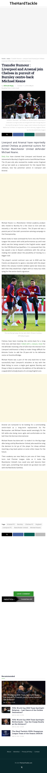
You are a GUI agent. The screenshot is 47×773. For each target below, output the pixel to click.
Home (3, 59)
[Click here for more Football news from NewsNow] (10, 599)
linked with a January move (32, 344)
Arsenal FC (11, 524)
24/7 (31, 599)
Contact (36, 752)
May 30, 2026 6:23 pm (9, 702)
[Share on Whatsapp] (29, 134)
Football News (25, 599)
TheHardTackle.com (26, 763)
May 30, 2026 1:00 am (18, 736)
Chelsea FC (29, 524)
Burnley (20, 524)
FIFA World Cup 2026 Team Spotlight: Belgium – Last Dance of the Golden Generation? (28, 710)
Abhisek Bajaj (8, 86)
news (8, 59)
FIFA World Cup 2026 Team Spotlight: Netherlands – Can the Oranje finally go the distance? (28, 722)
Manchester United (21, 528)
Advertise (16, 752)
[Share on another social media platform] (40, 134)
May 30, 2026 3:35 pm (18, 715)
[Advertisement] (23, 31)
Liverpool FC (7, 528)
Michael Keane (35, 528)
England (38, 524)
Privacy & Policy (27, 752)
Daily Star (5, 156)
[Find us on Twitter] (22, 767)
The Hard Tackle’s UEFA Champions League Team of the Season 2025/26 (27, 732)
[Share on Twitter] (7, 134)
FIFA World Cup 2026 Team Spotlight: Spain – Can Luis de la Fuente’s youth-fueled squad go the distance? (22, 697)
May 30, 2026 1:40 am (18, 727)
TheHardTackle (23, 3)
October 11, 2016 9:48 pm (25, 86)
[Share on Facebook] (18, 134)
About (9, 752)
